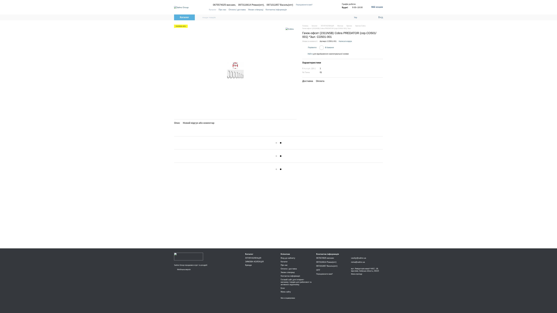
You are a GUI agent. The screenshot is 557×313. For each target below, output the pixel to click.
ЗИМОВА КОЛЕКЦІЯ (254, 262)
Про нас (222, 9)
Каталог (212, 9)
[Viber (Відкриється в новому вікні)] (331, 9)
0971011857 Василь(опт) (280, 5)
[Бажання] (369, 17)
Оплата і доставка (237, 9)
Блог (283, 288)
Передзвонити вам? (304, 5)
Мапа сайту (286, 292)
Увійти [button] (310, 54)
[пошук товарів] (200, 17)
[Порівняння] (364, 17)
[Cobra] (289, 29)
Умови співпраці (255, 9)
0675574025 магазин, (224, 5)
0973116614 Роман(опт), (251, 5)
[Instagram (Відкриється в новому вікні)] (321, 9)
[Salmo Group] (188, 256)
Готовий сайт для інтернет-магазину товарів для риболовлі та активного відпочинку (296, 282)
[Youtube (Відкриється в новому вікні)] (328, 9)
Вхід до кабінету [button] (288, 258)
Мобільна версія (184, 270)
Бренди (248, 265)
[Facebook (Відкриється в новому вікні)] (324, 9)
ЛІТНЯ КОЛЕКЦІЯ (253, 258)
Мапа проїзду (356, 274)
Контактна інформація (276, 9)
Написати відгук (345, 41)
